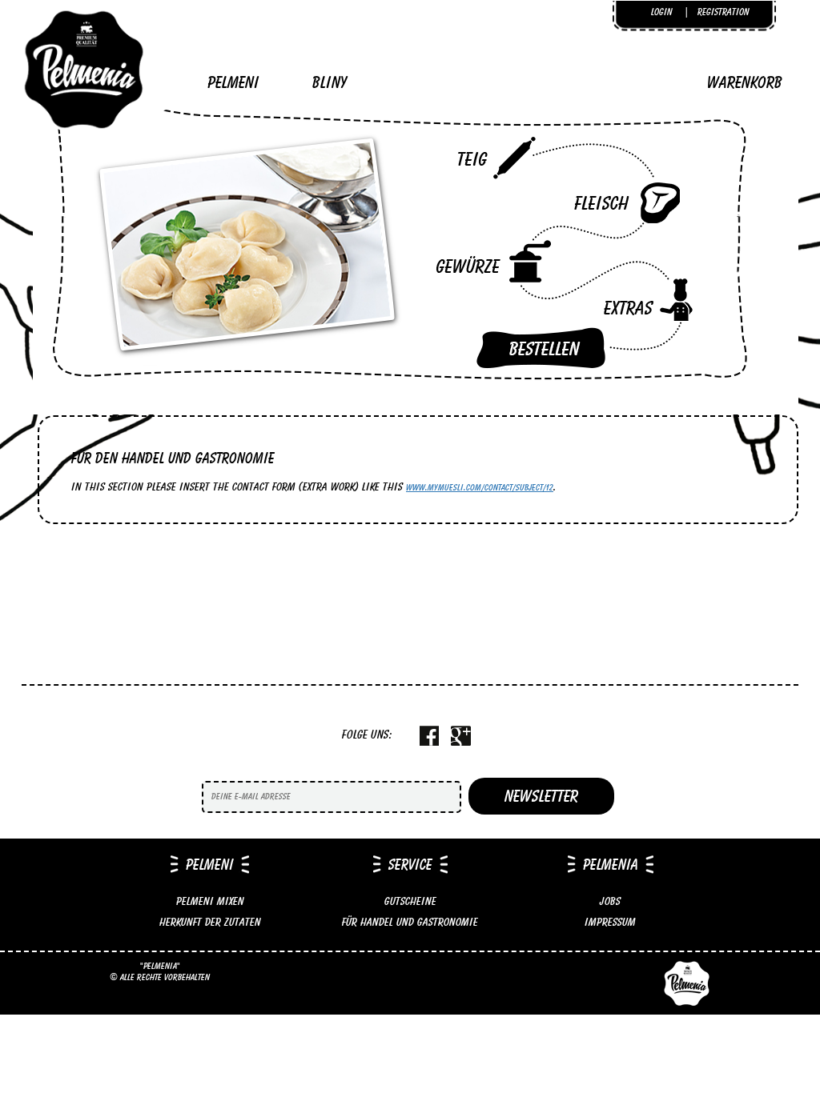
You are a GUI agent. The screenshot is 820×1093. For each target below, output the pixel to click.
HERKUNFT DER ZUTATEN (210, 922)
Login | (670, 12)
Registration (723, 12)
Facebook (430, 736)
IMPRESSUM (610, 922)
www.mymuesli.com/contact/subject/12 (479, 487)
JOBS (610, 901)
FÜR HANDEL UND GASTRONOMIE (410, 922)
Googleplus (461, 736)
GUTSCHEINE (410, 901)
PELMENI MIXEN (210, 901)
